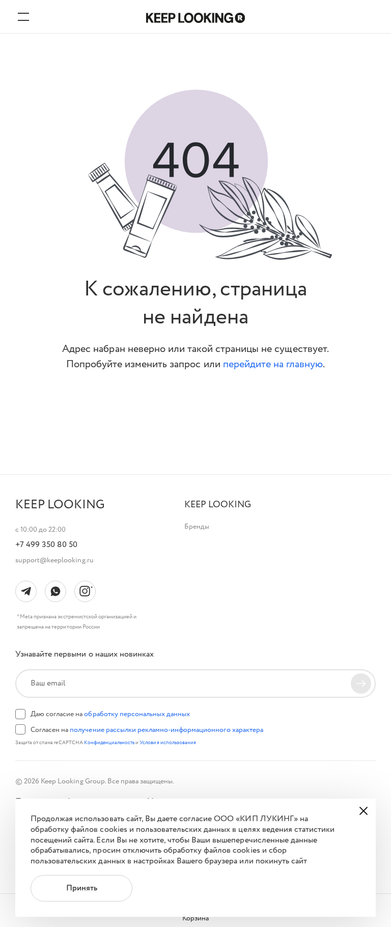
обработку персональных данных (137, 714)
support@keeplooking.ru (54, 560)
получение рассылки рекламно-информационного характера (166, 730)
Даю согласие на (110, 714)
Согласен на (147, 730)
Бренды (196, 527)
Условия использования (167, 743)
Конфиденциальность (110, 743)
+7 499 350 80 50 (46, 545)
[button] (217, 505)
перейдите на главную (273, 364)
